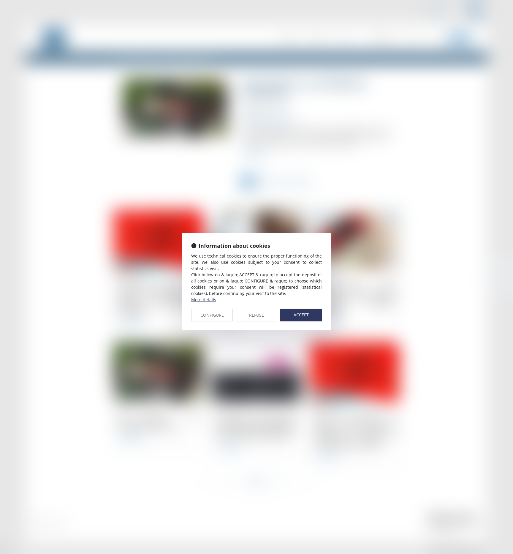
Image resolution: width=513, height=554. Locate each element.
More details (203, 299)
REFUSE (256, 315)
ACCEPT (301, 315)
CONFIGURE (212, 315)
